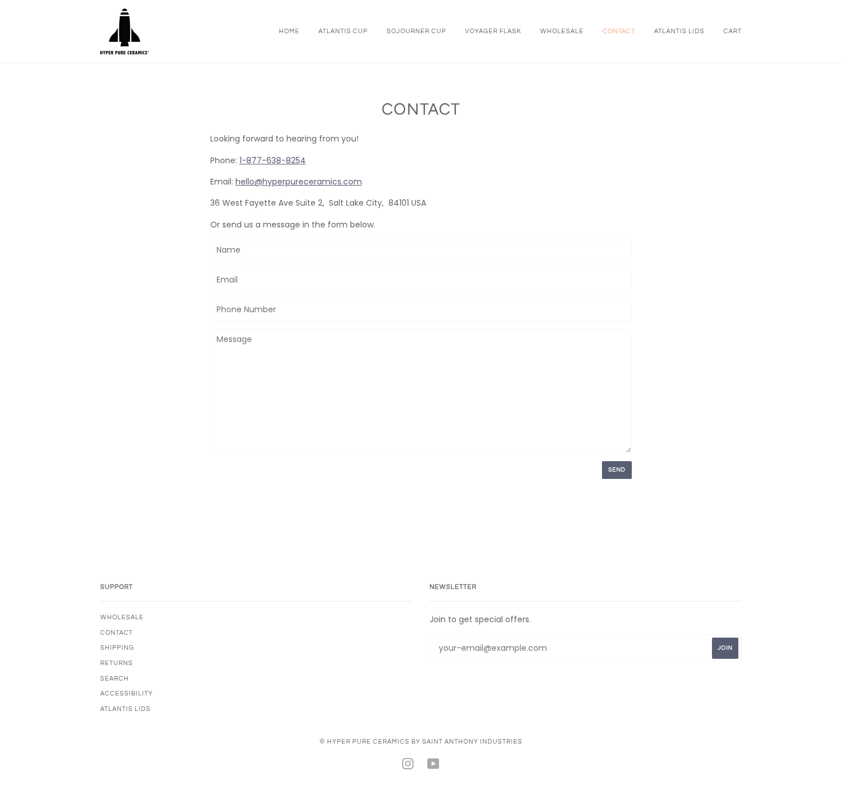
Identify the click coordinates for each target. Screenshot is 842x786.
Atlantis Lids (679, 31)
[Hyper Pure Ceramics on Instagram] (408, 766)
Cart (732, 31)
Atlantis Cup (343, 31)
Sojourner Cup (416, 31)
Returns (116, 663)
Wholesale (562, 31)
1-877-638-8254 (272, 160)
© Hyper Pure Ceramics (365, 741)
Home (289, 31)
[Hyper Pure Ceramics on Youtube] (433, 766)
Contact (619, 31)
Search (114, 678)
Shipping (117, 647)
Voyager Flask (493, 31)
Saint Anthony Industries (472, 741)
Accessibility (126, 693)
